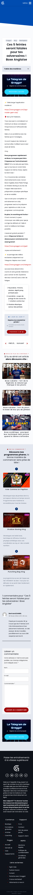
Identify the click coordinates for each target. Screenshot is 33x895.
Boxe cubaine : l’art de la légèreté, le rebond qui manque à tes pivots (16, 383)
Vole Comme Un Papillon (16, 489)
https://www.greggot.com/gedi (16, 246)
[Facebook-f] (7, 775)
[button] (28, 69)
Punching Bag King (16, 572)
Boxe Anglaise (23, 40)
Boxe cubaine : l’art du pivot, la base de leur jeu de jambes (16, 408)
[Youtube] (11, 775)
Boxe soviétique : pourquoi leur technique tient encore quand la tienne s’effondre (16, 434)
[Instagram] (16, 775)
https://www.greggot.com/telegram (18, 265)
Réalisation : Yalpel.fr (16, 893)
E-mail (6, 675)
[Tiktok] (25, 775)
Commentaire (9, 683)
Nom (5, 668)
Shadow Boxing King (16, 529)
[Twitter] (21, 775)
